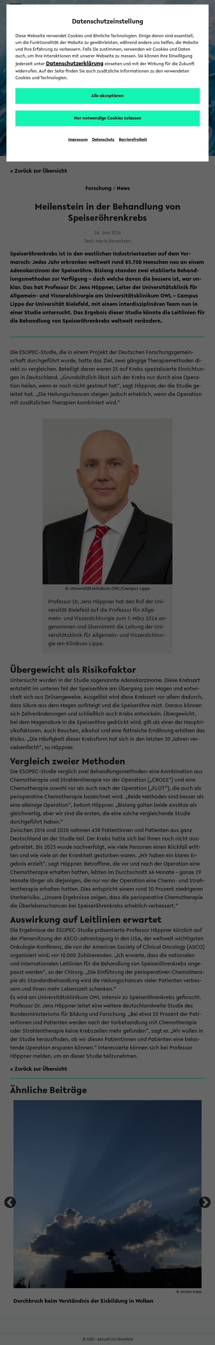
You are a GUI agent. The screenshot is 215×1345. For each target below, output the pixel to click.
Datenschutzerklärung (75, 64)
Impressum (78, 140)
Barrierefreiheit (133, 140)
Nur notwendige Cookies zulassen (107, 118)
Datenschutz (103, 140)
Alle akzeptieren (107, 96)
